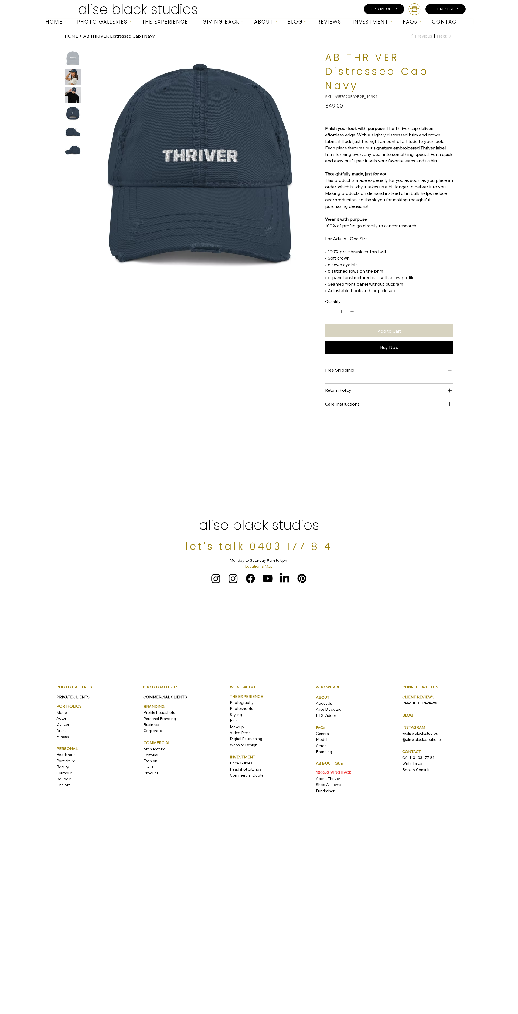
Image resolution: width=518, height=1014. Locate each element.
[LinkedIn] (285, 578)
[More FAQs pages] (420, 22)
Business (151, 724)
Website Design (243, 744)
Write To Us (412, 763)
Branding (324, 751)
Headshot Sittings (245, 769)
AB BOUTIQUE (329, 763)
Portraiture (65, 760)
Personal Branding (160, 718)
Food (148, 767)
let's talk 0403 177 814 (259, 546)
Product (151, 773)
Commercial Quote (247, 775)
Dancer (62, 724)
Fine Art (63, 784)
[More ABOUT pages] (276, 22)
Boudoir (63, 779)
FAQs (320, 727)
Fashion (150, 760)
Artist (61, 730)
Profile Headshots (159, 712)
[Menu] (52, 9)
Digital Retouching (246, 738)
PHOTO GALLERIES (74, 687)
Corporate (153, 730)
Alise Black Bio (329, 709)
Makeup (237, 726)
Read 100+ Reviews (419, 703)
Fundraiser (325, 790)
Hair (233, 720)
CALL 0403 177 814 (419, 757)
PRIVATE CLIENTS (73, 697)
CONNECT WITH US (420, 687)
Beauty (62, 766)
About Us (324, 703)
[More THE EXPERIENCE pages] (190, 22)
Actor (61, 718)
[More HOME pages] (65, 22)
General (323, 733)
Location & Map (259, 566)
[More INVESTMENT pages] (391, 22)
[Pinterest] (302, 578)
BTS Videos (326, 715)
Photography (242, 702)
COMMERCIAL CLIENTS (165, 697)
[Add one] (352, 311)
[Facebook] (250, 578)
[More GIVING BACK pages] (242, 22)
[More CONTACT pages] (462, 22)
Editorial (151, 754)
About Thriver (328, 778)
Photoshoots (241, 708)
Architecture (154, 749)
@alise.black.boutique (421, 739)
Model (62, 712)
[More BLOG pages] (305, 22)
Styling (236, 714)
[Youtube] (268, 578)
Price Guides (241, 763)
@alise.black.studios (420, 733)
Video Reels (240, 732)
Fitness (62, 736)
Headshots (66, 754)
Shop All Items (328, 784)
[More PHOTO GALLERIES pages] (130, 22)
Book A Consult (416, 769)
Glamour (64, 773)
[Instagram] (216, 578)
